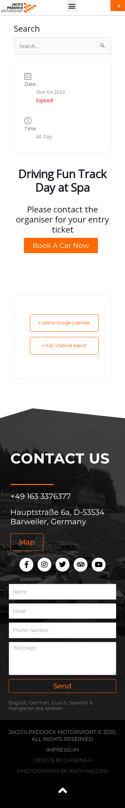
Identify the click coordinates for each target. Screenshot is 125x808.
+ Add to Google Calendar (64, 323)
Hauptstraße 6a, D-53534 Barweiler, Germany (57, 517)
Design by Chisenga (63, 760)
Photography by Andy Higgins (62, 771)
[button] (72, 5)
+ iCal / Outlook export (64, 345)
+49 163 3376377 (40, 496)
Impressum (62, 749)
